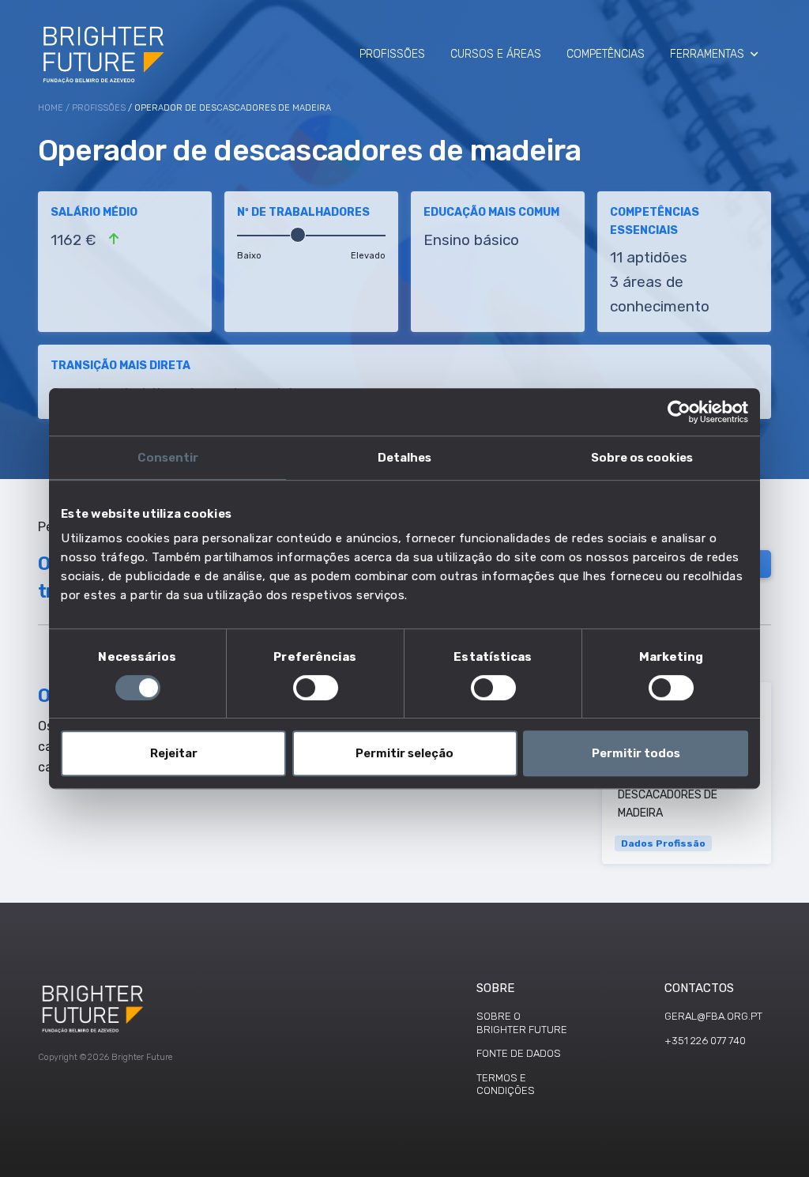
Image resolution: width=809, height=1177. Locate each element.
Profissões (99, 108)
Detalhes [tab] (404, 458)
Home (50, 108)
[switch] (315, 687)
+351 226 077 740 (705, 1041)
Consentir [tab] (167, 458)
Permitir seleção (404, 753)
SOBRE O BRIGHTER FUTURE (521, 1023)
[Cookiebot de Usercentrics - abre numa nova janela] (679, 412)
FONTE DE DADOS (518, 1053)
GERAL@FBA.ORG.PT (713, 1016)
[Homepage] (104, 53)
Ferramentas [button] (707, 54)
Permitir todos (636, 753)
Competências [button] (605, 54)
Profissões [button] (392, 54)
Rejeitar (174, 753)
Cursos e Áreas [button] (495, 54)
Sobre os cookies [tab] (642, 458)
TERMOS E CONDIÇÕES (505, 1084)
